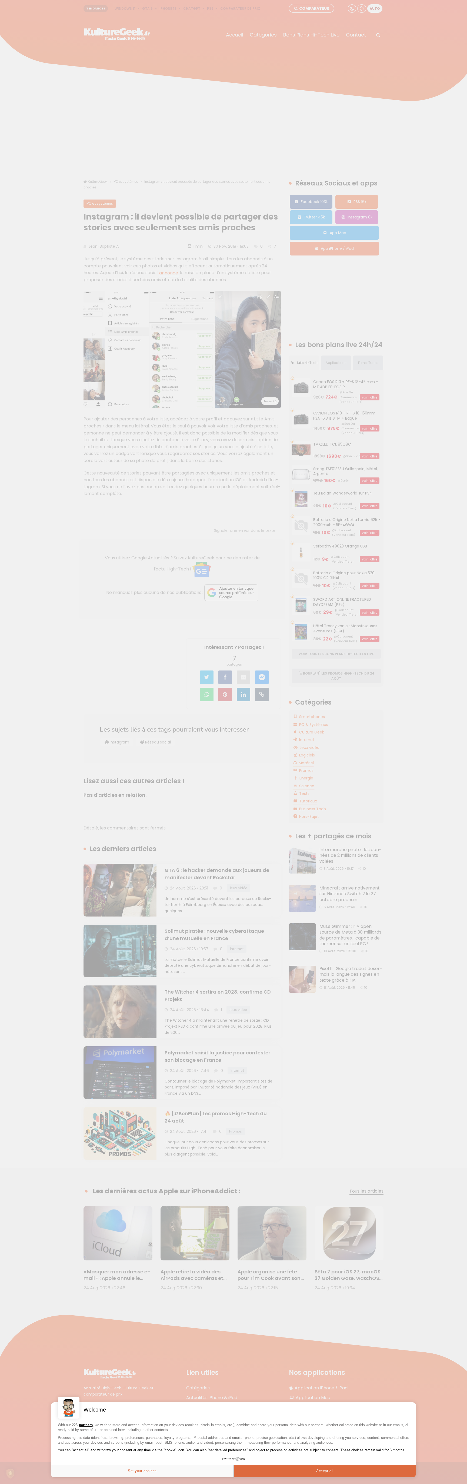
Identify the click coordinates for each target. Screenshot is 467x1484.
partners (86, 1425)
